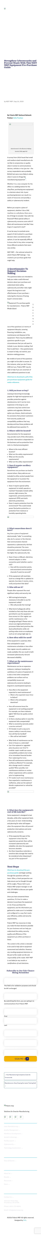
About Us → (8, 1173)
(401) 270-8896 (15, 1206)
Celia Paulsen (18, 118)
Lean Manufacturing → (12, 1126)
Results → (7, 1177)
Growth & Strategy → (11, 1137)
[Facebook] (22, 1118)
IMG (24, 1220)
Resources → (8, 1181)
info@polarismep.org (16, 1210)
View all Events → (10, 1161)
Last (5, 1025)
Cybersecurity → (10, 1144)
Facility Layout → (10, 1141)
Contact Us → (9, 1197)
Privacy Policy (13, 1226)
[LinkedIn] (6, 1118)
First (5, 1016)
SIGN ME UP (20, 1058)
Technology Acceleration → (13, 1148)
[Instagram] (11, 1118)
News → (7, 1184)
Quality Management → (12, 1130)
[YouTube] (17, 1118)
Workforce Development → (13, 1134)
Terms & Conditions (28, 1226)
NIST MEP (9, 101)
